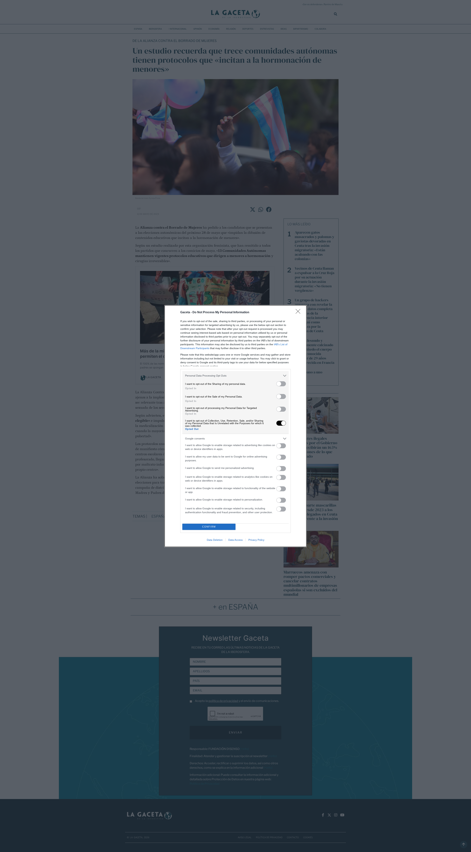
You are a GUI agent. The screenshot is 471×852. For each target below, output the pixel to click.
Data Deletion (215, 539)
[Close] (299, 312)
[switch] (281, 383)
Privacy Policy (256, 539)
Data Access (235, 539)
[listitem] (235, 376)
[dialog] (235, 426)
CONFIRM (209, 526)
